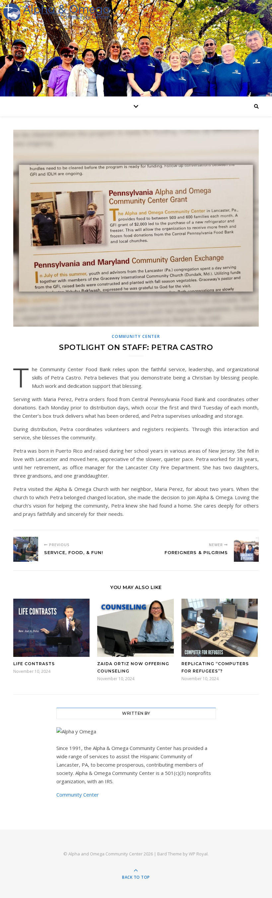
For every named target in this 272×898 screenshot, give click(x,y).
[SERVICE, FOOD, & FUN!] (25, 549)
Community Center (136, 336)
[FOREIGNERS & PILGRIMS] (246, 549)
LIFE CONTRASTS (34, 663)
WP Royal (198, 854)
